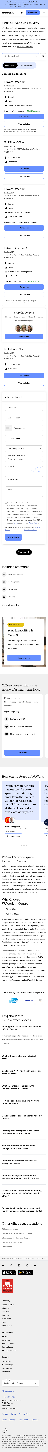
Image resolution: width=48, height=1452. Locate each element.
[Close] (44, 4)
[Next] (5, 4)
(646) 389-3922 (8, 1397)
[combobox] (8, 428)
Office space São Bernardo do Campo (17, 1233)
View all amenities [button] (11, 605)
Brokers (5, 1336)
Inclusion (5, 1312)
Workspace (5, 1258)
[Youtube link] (3, 1265)
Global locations (8, 1305)
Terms (15, 523)
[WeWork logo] (8, 12)
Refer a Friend (8, 1343)
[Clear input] (36, 56)
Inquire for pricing (11, 712)
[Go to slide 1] (21, 845)
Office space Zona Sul (10, 1247)
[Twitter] (27, 1265)
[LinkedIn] (35, 1265)
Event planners (8, 1347)
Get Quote (22, 753)
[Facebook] (11, 1265)
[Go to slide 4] (26, 845)
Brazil (26, 1258)
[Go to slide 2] (23, 845)
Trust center (7, 1326)
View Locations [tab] (27, 65)
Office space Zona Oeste (12, 1242)
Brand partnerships (10, 1351)
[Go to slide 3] (24, 845)
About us (5, 1308)
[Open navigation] (43, 12)
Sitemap (35, 1420)
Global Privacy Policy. (30, 530)
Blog (4, 1322)
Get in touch (24, 336)
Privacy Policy (33, 523)
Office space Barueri (10, 1229)
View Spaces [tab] (10, 65)
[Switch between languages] (21, 12)
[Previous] (3, 4)
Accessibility (24, 1420)
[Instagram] (19, 1265)
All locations (7, 1391)
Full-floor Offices (12, 914)
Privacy (5, 1414)
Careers (5, 1315)
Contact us (6, 1361)
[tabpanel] (24, 230)
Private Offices (11, 909)
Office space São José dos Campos (16, 1238)
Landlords (6, 1340)
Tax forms (6, 1372)
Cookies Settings (9, 1420)
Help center (7, 1368)
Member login (7, 1365)
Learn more (21, 6)
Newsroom (6, 1319)
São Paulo (35, 1258)
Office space (17, 1258)
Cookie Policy (24, 1414)
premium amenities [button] (25, 47)
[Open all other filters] (43, 56)
